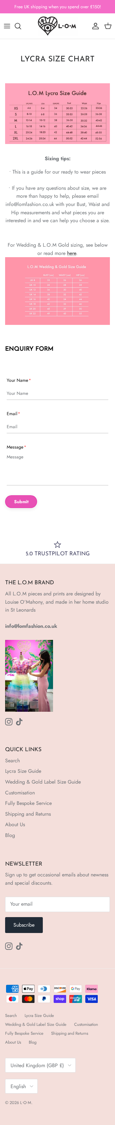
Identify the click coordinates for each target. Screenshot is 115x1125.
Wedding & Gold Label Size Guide (43, 781)
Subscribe (23, 925)
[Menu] (7, 26)
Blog (10, 835)
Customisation (20, 792)
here (71, 253)
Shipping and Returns (28, 814)
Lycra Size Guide (23, 771)
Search (12, 760)
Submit (21, 501)
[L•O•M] (58, 26)
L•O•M (25, 1103)
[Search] (21, 26)
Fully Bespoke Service (28, 803)
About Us (15, 824)
